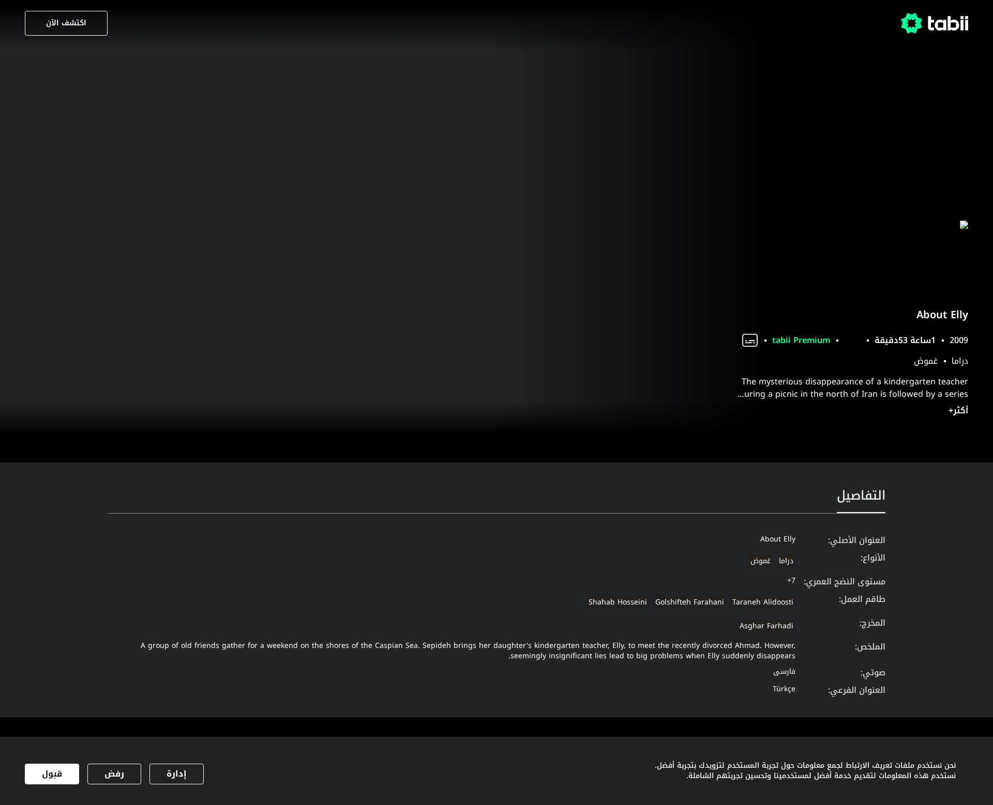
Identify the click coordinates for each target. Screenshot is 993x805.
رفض (114, 774)
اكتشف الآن (66, 23)
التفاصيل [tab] (861, 495)
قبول (52, 774)
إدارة (177, 774)
